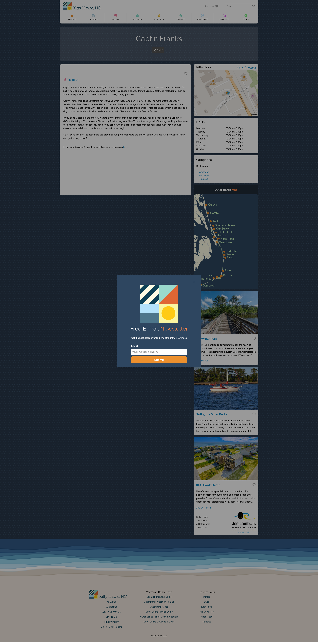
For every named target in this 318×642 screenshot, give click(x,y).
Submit (159, 360)
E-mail (134, 346)
